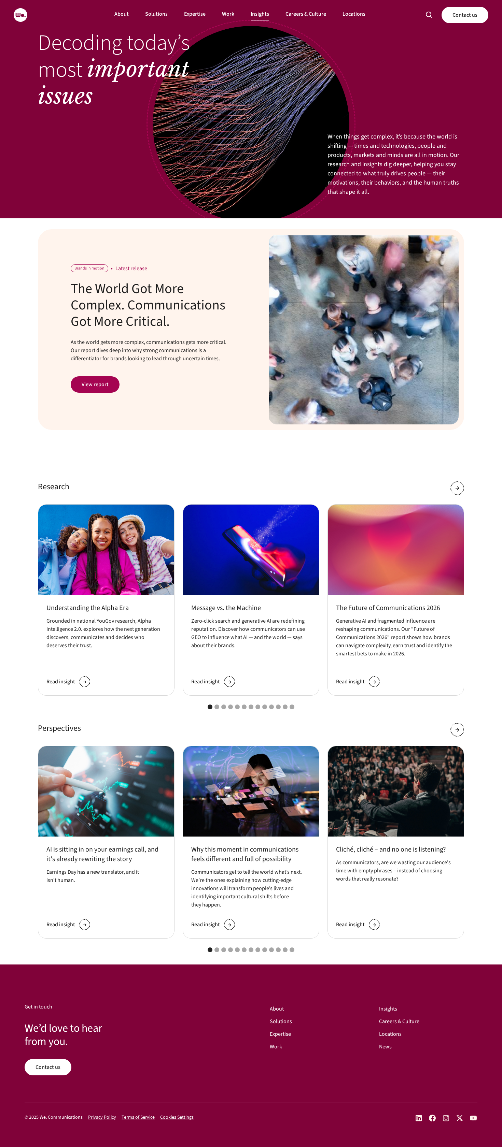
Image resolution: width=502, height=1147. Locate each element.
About (121, 14)
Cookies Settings (177, 1117)
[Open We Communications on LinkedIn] (419, 1118)
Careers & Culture (305, 14)
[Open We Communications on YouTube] (473, 1118)
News (385, 1046)
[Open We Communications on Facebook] (432, 1118)
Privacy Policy (102, 1117)
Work (228, 14)
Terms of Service (138, 1117)
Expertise (195, 14)
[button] (429, 15)
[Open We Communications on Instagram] (446, 1118)
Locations (354, 14)
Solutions (156, 14)
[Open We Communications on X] (460, 1118)
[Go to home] (20, 15)
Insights (260, 14)
